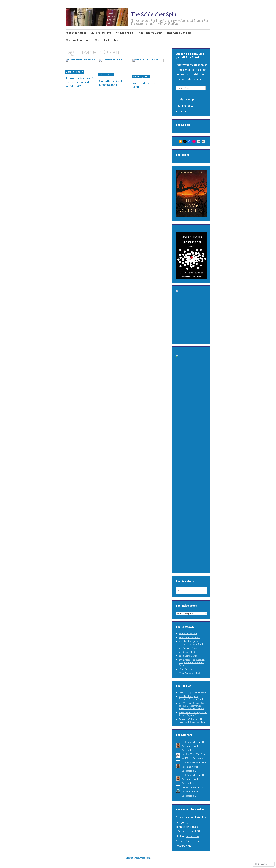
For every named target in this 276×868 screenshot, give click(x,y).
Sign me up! (187, 99)
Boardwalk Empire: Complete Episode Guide (191, 643)
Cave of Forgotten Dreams (192, 692)
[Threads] (185, 141)
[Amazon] (180, 141)
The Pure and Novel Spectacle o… (194, 746)
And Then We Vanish (150, 32)
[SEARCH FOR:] (191, 590)
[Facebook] (189, 141)
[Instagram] (194, 141)
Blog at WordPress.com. (138, 857)
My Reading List (125, 32)
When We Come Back (78, 40)
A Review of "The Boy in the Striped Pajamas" (193, 714)
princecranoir (189, 787)
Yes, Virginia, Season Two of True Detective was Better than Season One (192, 705)
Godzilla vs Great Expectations (110, 83)
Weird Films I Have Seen (145, 85)
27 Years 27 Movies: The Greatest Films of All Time (192, 720)
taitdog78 (187, 754)
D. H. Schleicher (190, 742)
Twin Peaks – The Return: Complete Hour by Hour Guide (192, 662)
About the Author (76, 32)
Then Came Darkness (179, 32)
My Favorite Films (100, 32)
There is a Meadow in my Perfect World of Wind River (80, 82)
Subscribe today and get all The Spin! (190, 55)
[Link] (198, 141)
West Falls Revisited (106, 40)
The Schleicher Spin (153, 14)
